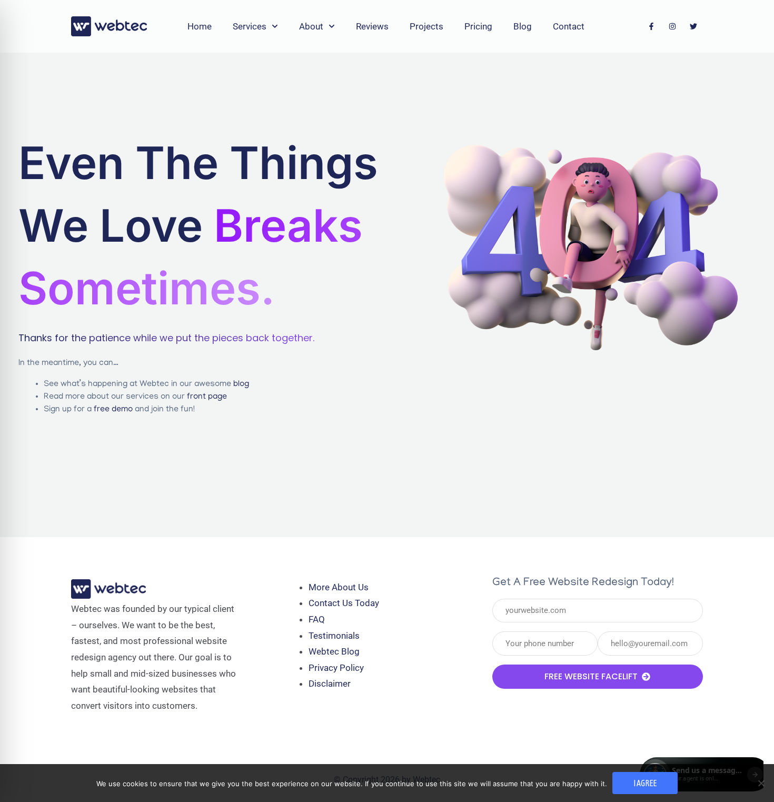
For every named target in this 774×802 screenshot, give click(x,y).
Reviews (372, 26)
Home (199, 26)
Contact (568, 26)
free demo (113, 409)
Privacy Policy (336, 667)
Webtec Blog (334, 651)
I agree (645, 783)
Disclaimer (330, 683)
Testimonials (334, 635)
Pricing (478, 26)
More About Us (339, 587)
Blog (522, 26)
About (311, 26)
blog (241, 384)
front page (207, 397)
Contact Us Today (344, 603)
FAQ (317, 619)
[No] (761, 783)
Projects (426, 26)
